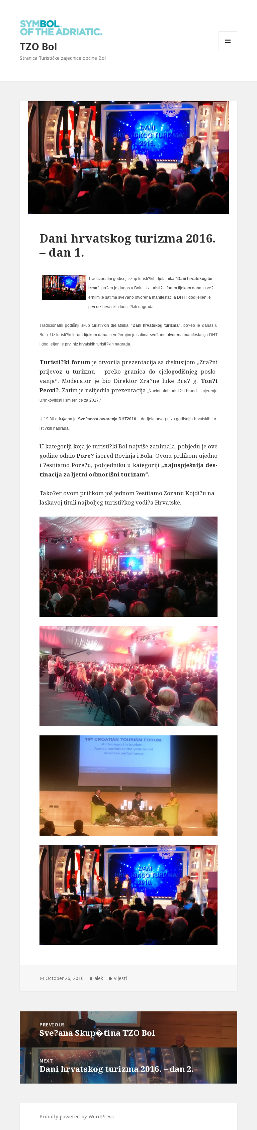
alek (98, 978)
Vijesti (120, 978)
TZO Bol (38, 46)
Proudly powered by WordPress (76, 1116)
